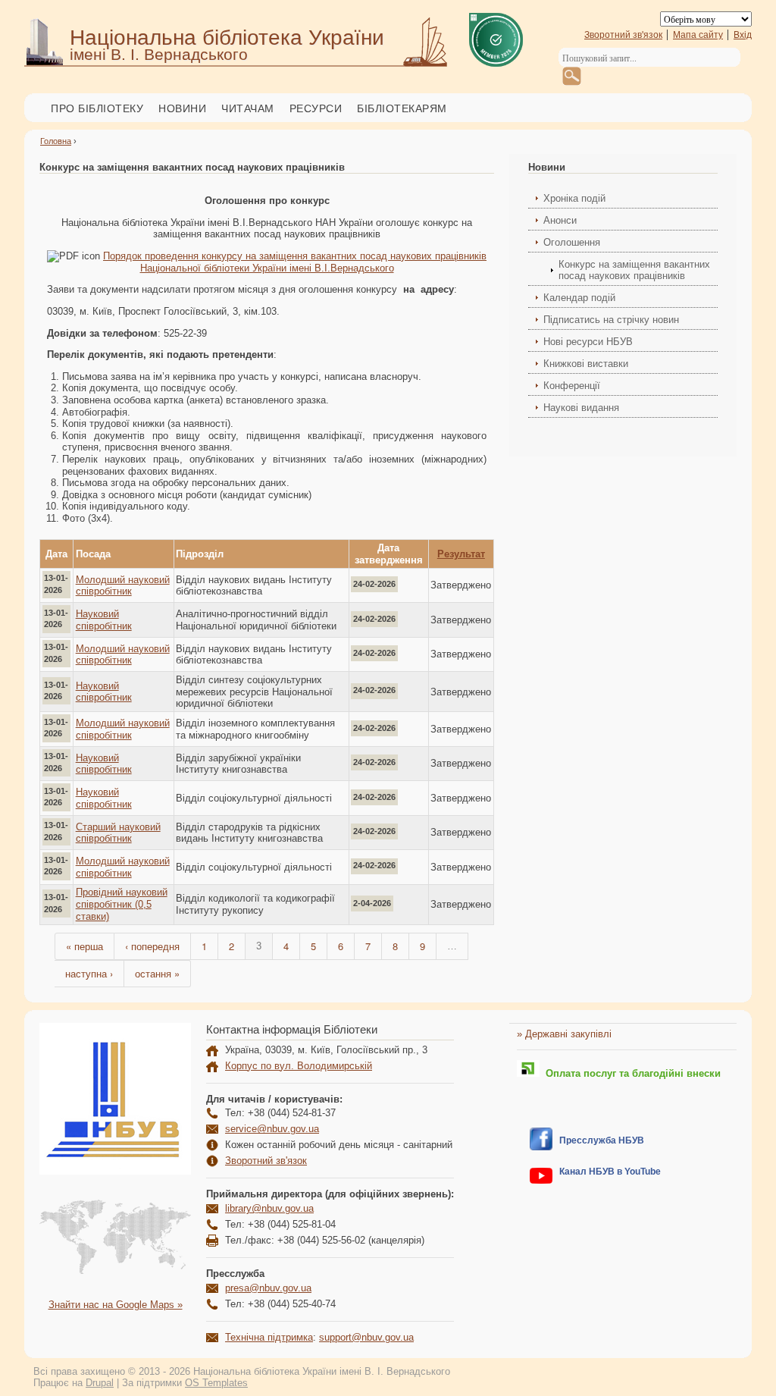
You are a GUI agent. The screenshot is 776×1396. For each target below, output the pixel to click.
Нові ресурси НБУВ (588, 341)
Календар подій (579, 297)
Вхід (743, 35)
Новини (182, 108)
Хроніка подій (574, 198)
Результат (461, 554)
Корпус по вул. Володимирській (298, 1065)
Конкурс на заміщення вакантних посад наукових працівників (634, 270)
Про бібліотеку (97, 108)
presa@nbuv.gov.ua (268, 1288)
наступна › (89, 973)
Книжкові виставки (585, 363)
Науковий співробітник (104, 620)
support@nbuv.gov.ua (366, 1337)
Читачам (247, 108)
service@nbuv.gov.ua (272, 1128)
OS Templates (216, 1382)
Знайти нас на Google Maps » (115, 1304)
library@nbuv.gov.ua (269, 1208)
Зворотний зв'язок (623, 35)
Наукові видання (581, 407)
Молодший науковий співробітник (123, 586)
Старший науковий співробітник (118, 833)
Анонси (560, 220)
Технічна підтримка (269, 1337)
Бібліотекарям (402, 108)
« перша (84, 946)
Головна (55, 141)
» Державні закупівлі (564, 1034)
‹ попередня (152, 946)
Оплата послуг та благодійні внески (630, 1073)
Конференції (571, 385)
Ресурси (316, 108)
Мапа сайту (698, 35)
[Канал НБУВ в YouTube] (541, 1180)
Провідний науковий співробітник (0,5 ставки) (121, 903)
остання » (157, 973)
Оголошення (571, 242)
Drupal (100, 1382)
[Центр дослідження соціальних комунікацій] (541, 1147)
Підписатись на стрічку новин (611, 319)
